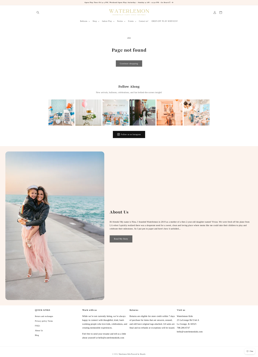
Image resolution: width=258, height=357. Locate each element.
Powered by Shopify (138, 354)
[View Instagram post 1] (61, 112)
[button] (38, 12)
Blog (37, 335)
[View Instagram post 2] (88, 112)
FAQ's (37, 326)
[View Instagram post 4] (142, 112)
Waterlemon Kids (125, 354)
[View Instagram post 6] (197, 112)
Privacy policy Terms (44, 321)
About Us (39, 331)
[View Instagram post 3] (115, 112)
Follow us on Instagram (131, 134)
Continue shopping (129, 64)
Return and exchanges (44, 316)
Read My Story (121, 239)
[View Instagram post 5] (169, 112)
